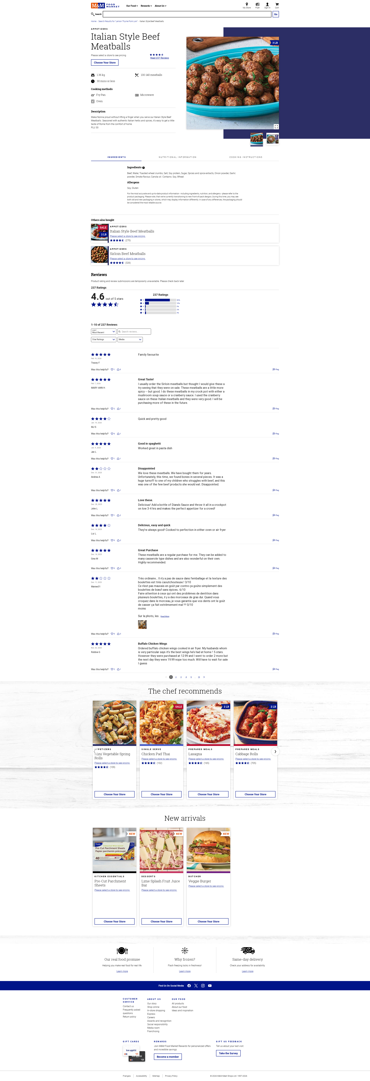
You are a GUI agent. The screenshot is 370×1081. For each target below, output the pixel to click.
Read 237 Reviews (159, 57)
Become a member (168, 1056)
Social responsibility (157, 1024)
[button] (160, 300)
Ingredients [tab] (117, 157)
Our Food (131, 5)
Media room (153, 1027)
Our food (179, 999)
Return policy (129, 1016)
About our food (179, 1007)
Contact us (128, 1006)
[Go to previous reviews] (166, 677)
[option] (114, 751)
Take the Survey (228, 1053)
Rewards (145, 5)
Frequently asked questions (131, 1011)
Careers (151, 1017)
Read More (165, 616)
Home (93, 21)
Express (151, 1013)
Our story (152, 1003)
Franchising (153, 1031)
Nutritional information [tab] (178, 157)
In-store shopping (156, 1010)
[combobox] (103, 332)
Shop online (153, 1007)
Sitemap (156, 1075)
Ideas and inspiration (182, 1010)
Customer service (130, 1000)
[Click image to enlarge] (232, 83)
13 (199, 677)
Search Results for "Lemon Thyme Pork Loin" (118, 21)
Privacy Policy (171, 1075)
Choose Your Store (105, 62)
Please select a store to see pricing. (128, 236)
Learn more (122, 971)
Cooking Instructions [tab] (246, 157)
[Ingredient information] (143, 167)
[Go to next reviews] (204, 677)
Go (275, 14)
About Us (160, 5)
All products (178, 1003)
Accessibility (141, 1075)
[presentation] (117, 157)
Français (127, 1075)
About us (154, 999)
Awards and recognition (159, 1020)
